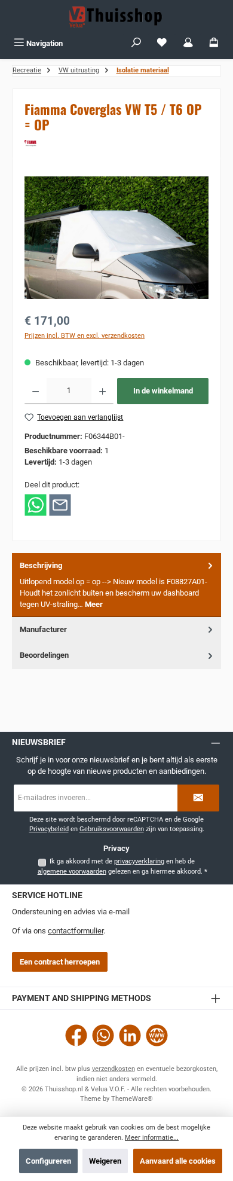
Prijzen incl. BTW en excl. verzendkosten (84, 336)
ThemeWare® (132, 1099)
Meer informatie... (152, 1138)
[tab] (116, 585)
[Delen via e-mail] (60, 504)
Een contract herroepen (60, 961)
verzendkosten (113, 1069)
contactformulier (75, 930)
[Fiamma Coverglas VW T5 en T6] (116, 237)
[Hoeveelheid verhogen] (102, 391)
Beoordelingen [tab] (44, 655)
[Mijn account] (188, 43)
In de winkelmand (163, 390)
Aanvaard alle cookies (178, 1160)
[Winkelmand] (214, 43)
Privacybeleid (49, 829)
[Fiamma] (116, 143)
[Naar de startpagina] (116, 17)
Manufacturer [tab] (43, 629)
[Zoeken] (136, 43)
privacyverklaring (139, 861)
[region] (116, 237)
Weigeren (105, 1160)
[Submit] (198, 798)
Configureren (48, 1160)
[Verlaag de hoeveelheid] (35, 391)
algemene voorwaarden (72, 871)
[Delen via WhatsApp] (35, 504)
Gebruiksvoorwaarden (111, 829)
